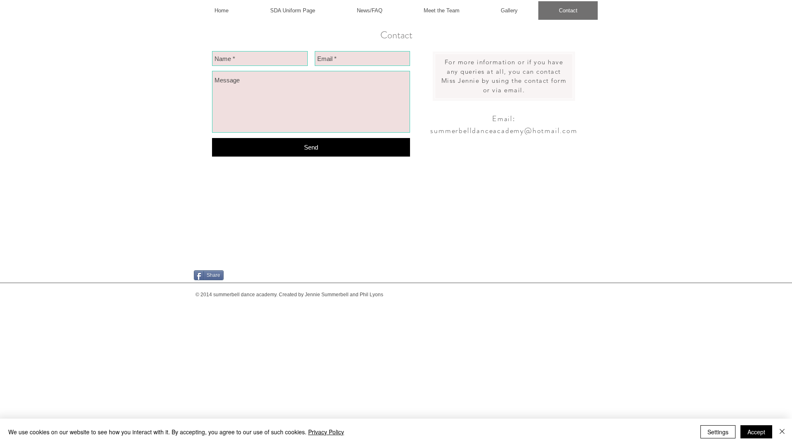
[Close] (782, 431)
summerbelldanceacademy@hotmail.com (503, 130)
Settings (717, 432)
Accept (756, 432)
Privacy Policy (326, 432)
